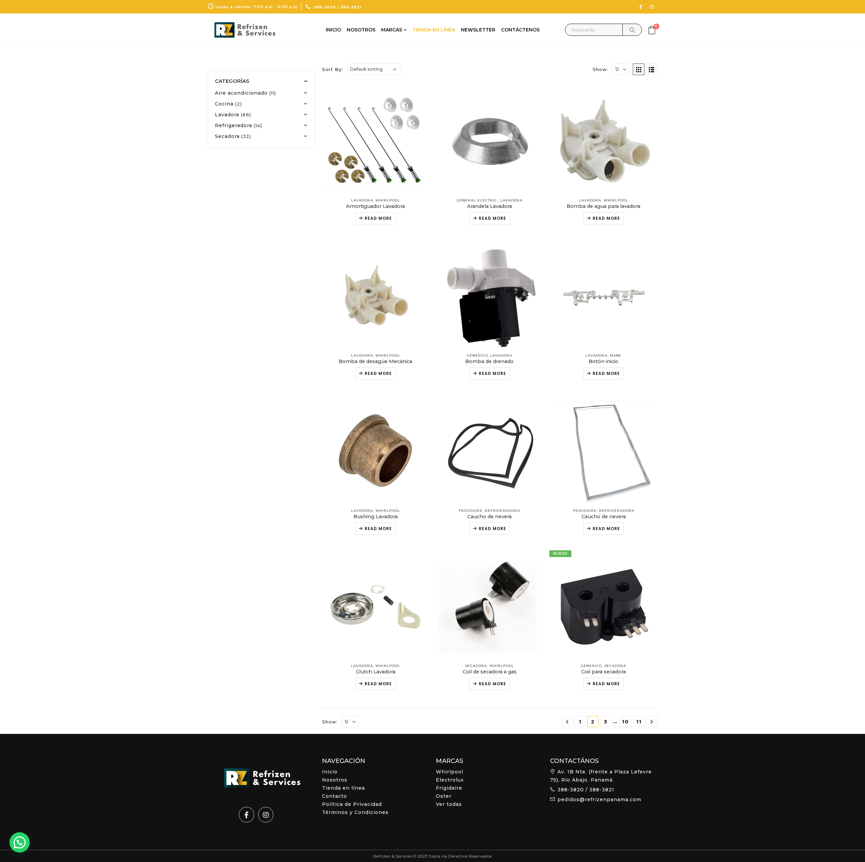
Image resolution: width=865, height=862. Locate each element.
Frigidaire (471, 510)
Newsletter (478, 30)
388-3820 (324, 7)
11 (639, 721)
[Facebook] (640, 6)
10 (625, 721)
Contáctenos (520, 30)
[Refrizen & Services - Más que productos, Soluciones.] (241, 30)
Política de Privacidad (352, 804)
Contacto (334, 796)
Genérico (477, 355)
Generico (591, 666)
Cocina (224, 104)
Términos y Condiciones (355, 812)
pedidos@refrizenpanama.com (599, 799)
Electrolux (450, 780)
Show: (600, 69)
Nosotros (361, 30)
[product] (375, 137)
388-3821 (351, 7)
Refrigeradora (502, 510)
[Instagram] (652, 6)
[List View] (651, 69)
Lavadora (362, 200)
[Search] (632, 29)
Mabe (615, 355)
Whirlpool (387, 200)
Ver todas (449, 804)
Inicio (333, 30)
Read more (378, 218)
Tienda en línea (434, 30)
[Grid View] (638, 69)
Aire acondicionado (241, 93)
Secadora (476, 666)
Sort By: (332, 69)
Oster (443, 796)
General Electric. (477, 200)
